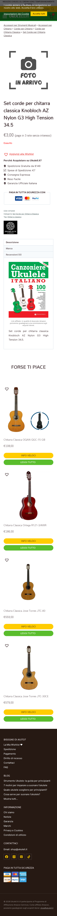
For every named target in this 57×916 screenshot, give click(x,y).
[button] (19, 154)
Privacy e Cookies (13, 830)
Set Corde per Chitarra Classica (26, 214)
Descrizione (12, 242)
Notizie (7, 816)
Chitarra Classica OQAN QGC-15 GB (24, 439)
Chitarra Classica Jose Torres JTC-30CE (26, 696)
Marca (9, 248)
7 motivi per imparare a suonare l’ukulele (25, 785)
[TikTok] (29, 857)
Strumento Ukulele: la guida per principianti (27, 780)
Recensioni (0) (14, 254)
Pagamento (10, 753)
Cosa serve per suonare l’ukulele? (22, 794)
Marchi (7, 825)
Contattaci (9, 762)
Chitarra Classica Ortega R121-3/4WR (25, 525)
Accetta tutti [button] (39, 13)
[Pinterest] (21, 857)
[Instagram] (14, 857)
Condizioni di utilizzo (15, 834)
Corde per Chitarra (23, 28)
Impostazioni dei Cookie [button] (16, 13)
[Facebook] (7, 857)
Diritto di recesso (13, 758)
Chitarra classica (14, 217)
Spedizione (10, 749)
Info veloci (28, 455)
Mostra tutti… (11, 798)
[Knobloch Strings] (28, 227)
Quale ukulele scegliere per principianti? (25, 789)
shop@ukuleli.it (46, 908)
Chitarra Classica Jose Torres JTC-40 (24, 610)
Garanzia (8, 821)
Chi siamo (9, 812)
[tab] (28, 242)
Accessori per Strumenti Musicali (20, 25)
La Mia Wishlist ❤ (13, 744)
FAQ (6, 767)
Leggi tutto (28, 462)
